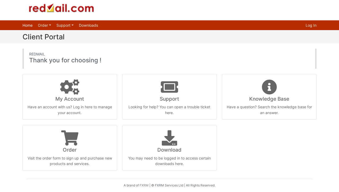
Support (64, 25)
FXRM (144, 185)
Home (28, 25)
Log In (311, 25)
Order (43, 25)
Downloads (88, 25)
